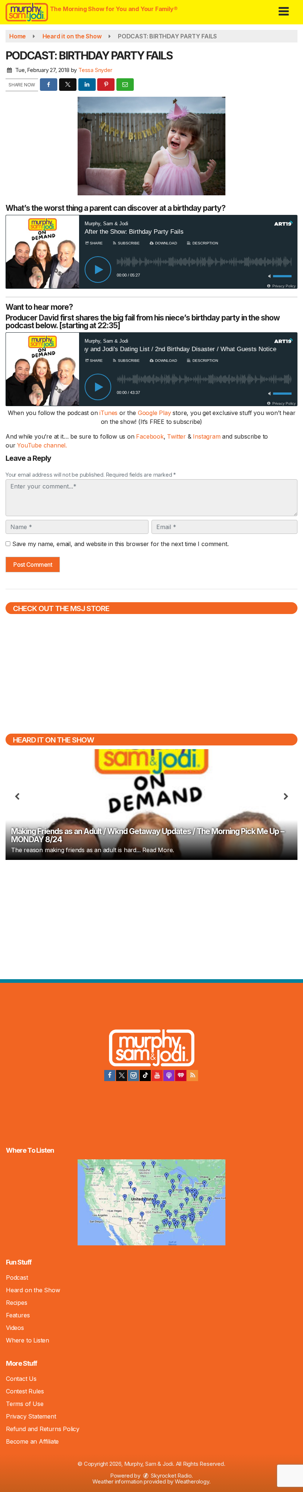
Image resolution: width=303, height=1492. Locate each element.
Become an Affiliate (32, 1441)
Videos (15, 1327)
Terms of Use (25, 1403)
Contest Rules (25, 1391)
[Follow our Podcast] (168, 1075)
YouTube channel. (42, 445)
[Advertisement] (151, 918)
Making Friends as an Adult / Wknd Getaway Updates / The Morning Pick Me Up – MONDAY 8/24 (147, 835)
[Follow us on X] (121, 1075)
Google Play (154, 412)
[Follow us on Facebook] (109, 1075)
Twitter (177, 436)
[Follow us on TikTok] (145, 1075)
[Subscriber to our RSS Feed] (192, 1075)
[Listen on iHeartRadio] (180, 1075)
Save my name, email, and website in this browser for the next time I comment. (120, 544)
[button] (283, 8)
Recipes (16, 1302)
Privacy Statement (31, 1416)
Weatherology (192, 1481)
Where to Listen (27, 1340)
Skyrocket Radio (171, 1475)
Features (18, 1315)
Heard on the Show (33, 1290)
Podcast (17, 1277)
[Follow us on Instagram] (133, 1075)
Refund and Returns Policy (42, 1429)
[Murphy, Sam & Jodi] (151, 1049)
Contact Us (21, 1378)
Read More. (158, 850)
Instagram (207, 436)
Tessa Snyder (95, 70)
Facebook (149, 436)
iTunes (108, 412)
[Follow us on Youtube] (157, 1075)
